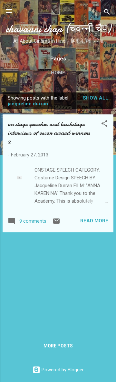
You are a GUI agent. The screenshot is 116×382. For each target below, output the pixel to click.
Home (58, 73)
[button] (104, 125)
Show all (95, 98)
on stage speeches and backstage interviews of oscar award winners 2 (49, 133)
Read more (94, 221)
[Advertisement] (58, 283)
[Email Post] (56, 223)
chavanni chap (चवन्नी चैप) (58, 28)
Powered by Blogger (62, 370)
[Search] (107, 13)
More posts (58, 345)
